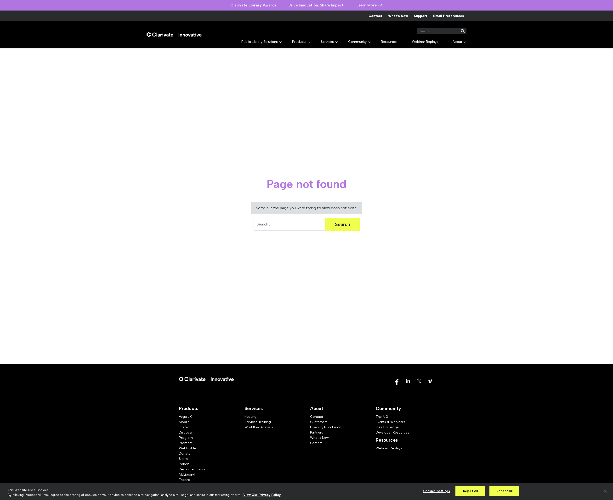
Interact (185, 427)
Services (327, 42)
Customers (319, 422)
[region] (306, 491)
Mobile (184, 422)
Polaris (184, 464)
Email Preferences (448, 16)
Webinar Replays (425, 42)
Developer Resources (392, 432)
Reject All (470, 491)
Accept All (504, 491)
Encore (184, 480)
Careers (316, 443)
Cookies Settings (436, 491)
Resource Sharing (192, 469)
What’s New (398, 16)
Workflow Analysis (258, 427)
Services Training (257, 422)
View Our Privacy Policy (262, 495)
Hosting (250, 417)
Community (357, 42)
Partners (316, 432)
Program (186, 438)
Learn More (367, 5)
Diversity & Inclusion (325, 427)
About (457, 42)
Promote (186, 443)
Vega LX (185, 417)
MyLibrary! (187, 475)
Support (420, 16)
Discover (186, 432)
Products (299, 42)
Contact (375, 16)
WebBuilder (188, 448)
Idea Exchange (387, 427)
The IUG (382, 417)
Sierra (183, 459)
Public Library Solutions (259, 42)
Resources (389, 42)
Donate (184, 453)
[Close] (605, 491)
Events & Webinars (390, 422)
